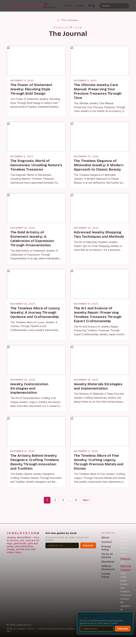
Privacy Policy (106, 548)
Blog (91, 5)
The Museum (49, 5)
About (105, 537)
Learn (68, 5)
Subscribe (88, 545)
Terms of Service (107, 555)
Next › (86, 500)
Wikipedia (125, 558)
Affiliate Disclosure (108, 568)
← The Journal (68, 20)
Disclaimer (108, 561)
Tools (80, 5)
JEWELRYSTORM (25, 6)
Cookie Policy (105, 575)
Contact (106, 542)
